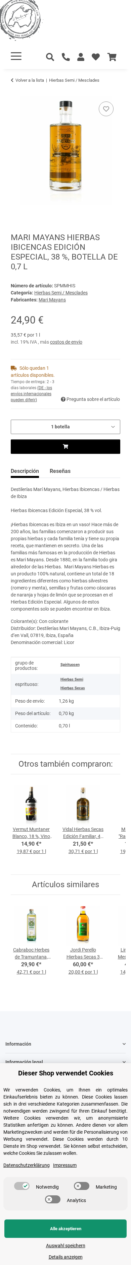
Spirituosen (70, 664)
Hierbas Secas (72, 688)
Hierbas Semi (71, 679)
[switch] (22, 1186)
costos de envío (66, 342)
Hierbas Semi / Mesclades (61, 292)
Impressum (65, 1165)
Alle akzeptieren (65, 1228)
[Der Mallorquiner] (28, 21)
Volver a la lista (29, 80)
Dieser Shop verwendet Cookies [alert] (65, 1073)
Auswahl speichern (65, 1245)
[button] (81, 57)
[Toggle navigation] (16, 56)
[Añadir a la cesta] (16, 92)
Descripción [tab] (25, 471)
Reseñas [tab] (60, 471)
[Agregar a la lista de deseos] (106, 108)
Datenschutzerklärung (26, 1165)
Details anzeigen (66, 1257)
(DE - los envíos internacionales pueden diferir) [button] (31, 393)
